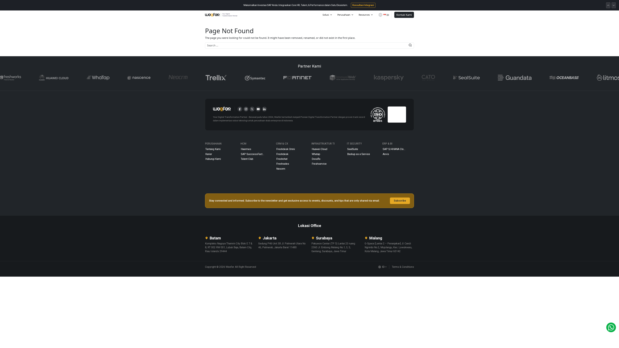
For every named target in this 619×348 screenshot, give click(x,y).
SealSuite (352, 149)
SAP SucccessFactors (253, 154)
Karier (208, 154)
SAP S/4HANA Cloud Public (398, 149)
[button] (382, 267)
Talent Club (247, 158)
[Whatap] (86, 78)
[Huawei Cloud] (42, 78)
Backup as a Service (358, 154)
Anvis (386, 154)
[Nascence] (127, 78)
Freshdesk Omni (285, 149)
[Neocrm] (166, 78)
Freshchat (281, 158)
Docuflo (316, 158)
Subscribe (400, 200)
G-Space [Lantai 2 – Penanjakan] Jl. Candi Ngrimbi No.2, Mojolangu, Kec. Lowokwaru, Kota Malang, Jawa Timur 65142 (388, 247)
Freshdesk (282, 154)
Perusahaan (343, 14)
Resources (364, 14)
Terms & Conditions (403, 266)
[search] (410, 45)
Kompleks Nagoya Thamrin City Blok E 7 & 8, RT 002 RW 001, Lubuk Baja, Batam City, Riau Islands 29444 (228, 247)
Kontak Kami (404, 15)
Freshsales (282, 163)
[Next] (614, 5)
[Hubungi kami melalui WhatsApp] (611, 327)
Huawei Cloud (319, 149)
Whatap (316, 154)
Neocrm (280, 168)
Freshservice (319, 163)
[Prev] (608, 5)
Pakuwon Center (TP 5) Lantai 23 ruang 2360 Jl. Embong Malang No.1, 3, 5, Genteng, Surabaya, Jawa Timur (333, 247)
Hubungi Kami (213, 158)
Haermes (246, 149)
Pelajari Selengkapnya (356, 5)
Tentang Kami (213, 149)
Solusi (326, 14)
